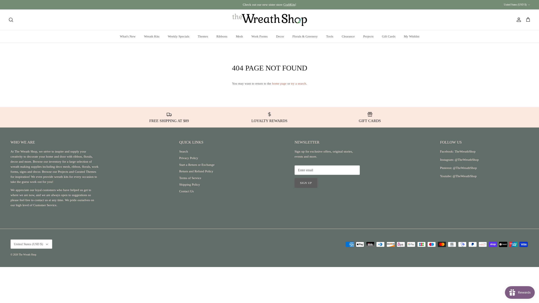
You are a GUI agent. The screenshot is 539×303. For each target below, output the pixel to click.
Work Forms (259, 36)
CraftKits (289, 4)
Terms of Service (190, 178)
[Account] (518, 19)
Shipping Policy (189, 184)
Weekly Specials (178, 36)
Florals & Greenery (305, 36)
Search (183, 151)
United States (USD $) (515, 4)
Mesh (239, 36)
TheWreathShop (465, 151)
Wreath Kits (151, 36)
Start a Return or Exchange (197, 164)
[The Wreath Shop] (269, 20)
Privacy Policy (188, 158)
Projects (368, 36)
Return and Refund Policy (196, 171)
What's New (128, 36)
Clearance (348, 36)
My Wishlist (411, 36)
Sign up (306, 183)
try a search (298, 83)
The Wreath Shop (27, 254)
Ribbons (221, 36)
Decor (280, 36)
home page (279, 83)
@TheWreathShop (464, 168)
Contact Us (186, 191)
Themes (203, 36)
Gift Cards (388, 36)
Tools (329, 36)
